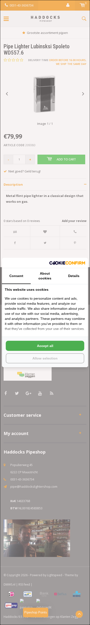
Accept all (45, 346)
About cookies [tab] (44, 275)
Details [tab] (73, 276)
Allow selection (45, 358)
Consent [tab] (16, 276)
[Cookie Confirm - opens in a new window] (67, 263)
